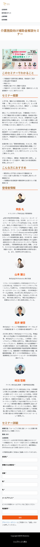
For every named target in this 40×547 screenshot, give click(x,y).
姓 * (3, 481)
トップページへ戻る (20, 541)
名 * (3, 489)
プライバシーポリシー (9, 522)
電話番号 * (5, 508)
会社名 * (5, 456)
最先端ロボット (6, 13)
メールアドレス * (8, 498)
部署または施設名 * (8, 465)
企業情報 (4, 16)
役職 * (4, 473)
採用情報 (4, 20)
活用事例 (4, 10)
